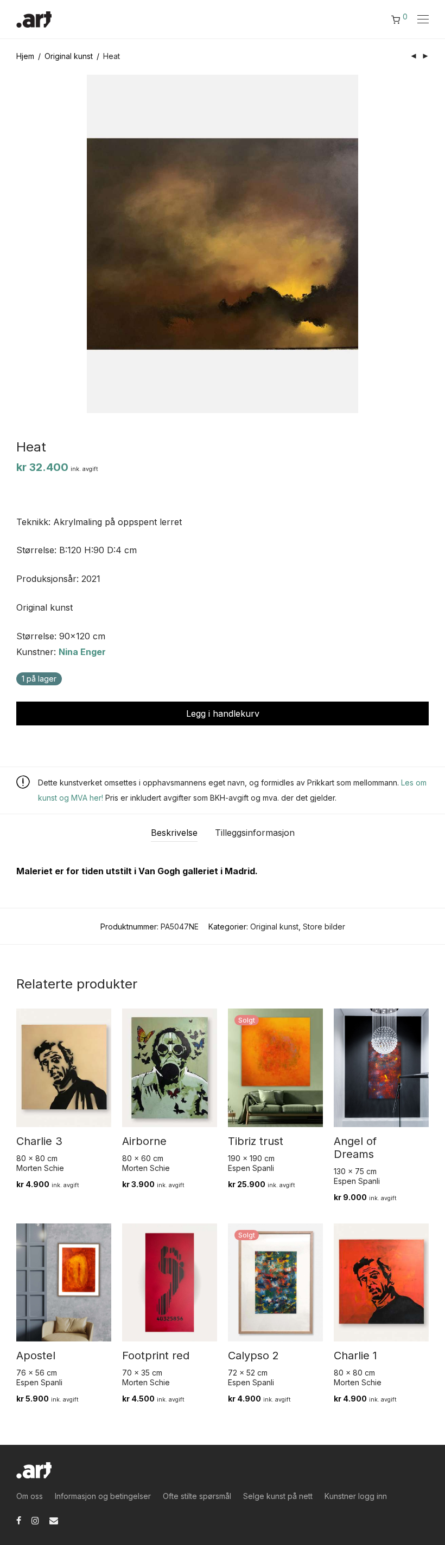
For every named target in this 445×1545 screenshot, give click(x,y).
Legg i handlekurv (222, 713)
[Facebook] (18, 1519)
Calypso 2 (253, 1355)
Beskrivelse (174, 832)
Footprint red (155, 1355)
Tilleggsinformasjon (255, 832)
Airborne (144, 1141)
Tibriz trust (255, 1141)
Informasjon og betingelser (103, 1496)
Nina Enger (82, 651)
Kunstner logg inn (356, 1496)
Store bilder (324, 926)
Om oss (29, 1496)
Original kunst (68, 56)
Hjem (25, 56)
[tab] (174, 833)
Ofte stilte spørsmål (197, 1496)
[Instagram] (35, 1519)
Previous (18, 244)
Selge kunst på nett (278, 1496)
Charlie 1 (355, 1355)
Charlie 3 (39, 1141)
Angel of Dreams (355, 1148)
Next (426, 244)
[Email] (53, 1519)
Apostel (35, 1355)
